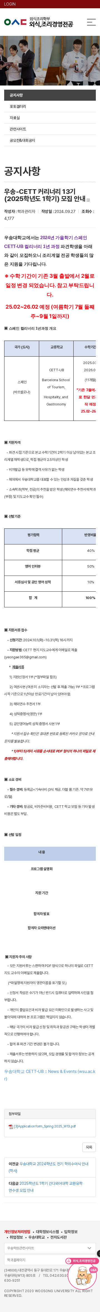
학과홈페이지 (16, 1260)
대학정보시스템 (47, 1232)
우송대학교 (36, 1237)
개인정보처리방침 (17, 1232)
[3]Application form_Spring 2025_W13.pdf (45, 1126)
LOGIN (10, 4)
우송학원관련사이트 (20, 1248)
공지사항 (16, 95)
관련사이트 (18, 129)
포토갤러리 (18, 106)
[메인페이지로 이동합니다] (38, 22)
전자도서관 (58, 1237)
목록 (89, 1147)
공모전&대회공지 (22, 140)
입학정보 (70, 1232)
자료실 (14, 118)
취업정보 (16, 1237)
